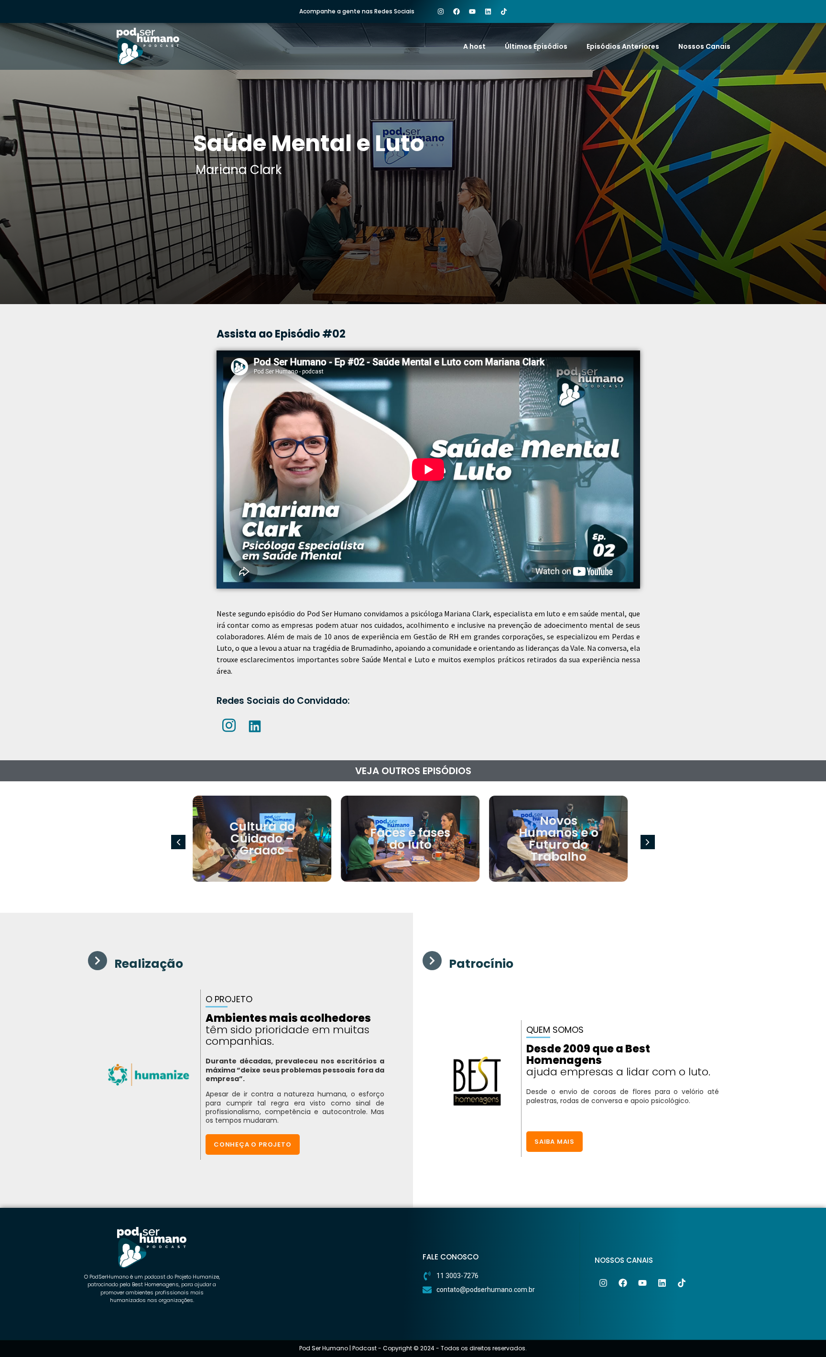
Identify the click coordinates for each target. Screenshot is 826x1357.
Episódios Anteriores (623, 46)
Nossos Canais (704, 46)
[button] (648, 842)
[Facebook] (456, 11)
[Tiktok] (504, 11)
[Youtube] (472, 11)
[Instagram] (440, 11)
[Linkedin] (488, 11)
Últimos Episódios (536, 46)
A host (474, 46)
